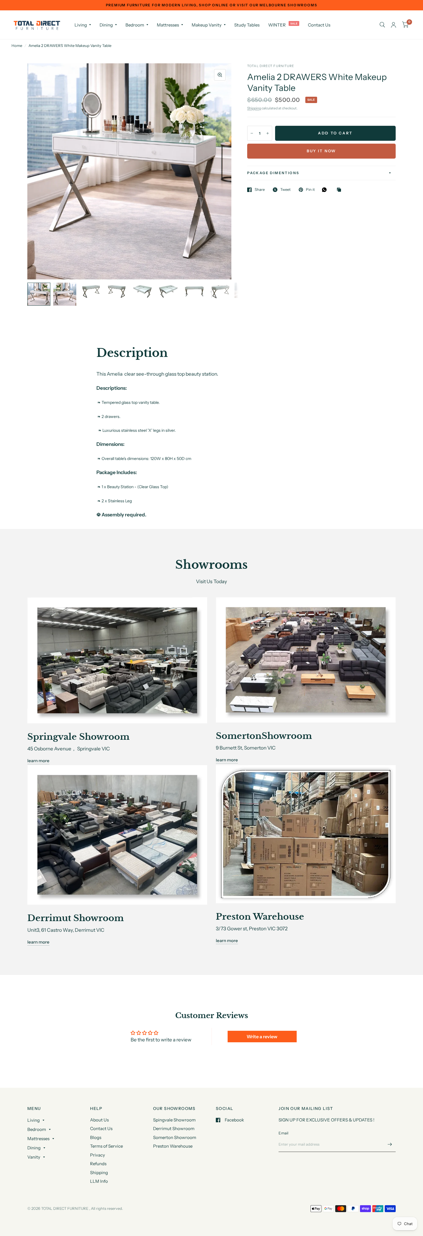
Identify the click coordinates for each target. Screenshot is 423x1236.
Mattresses (168, 25)
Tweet (285, 189)
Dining (106, 25)
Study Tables (247, 25)
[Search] (382, 24)
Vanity (33, 1157)
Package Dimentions (273, 173)
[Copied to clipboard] (340, 190)
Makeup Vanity (207, 25)
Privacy (97, 1155)
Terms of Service (106, 1146)
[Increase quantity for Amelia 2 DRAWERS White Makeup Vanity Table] (267, 133)
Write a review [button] (262, 1036)
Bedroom (134, 25)
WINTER (277, 25)
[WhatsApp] (325, 189)
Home (17, 45)
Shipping (254, 108)
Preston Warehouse (173, 1146)
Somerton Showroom (174, 1137)
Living (81, 25)
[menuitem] (82, 25)
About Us (99, 1120)
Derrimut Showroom (174, 1128)
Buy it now (321, 151)
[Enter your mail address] (390, 1144)
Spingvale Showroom (174, 1120)
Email (283, 1133)
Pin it (310, 189)
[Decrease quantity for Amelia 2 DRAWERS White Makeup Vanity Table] (251, 133)
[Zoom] (220, 75)
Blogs (95, 1137)
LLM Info (99, 1181)
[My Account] (393, 24)
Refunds (98, 1163)
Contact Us (319, 25)
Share (260, 189)
